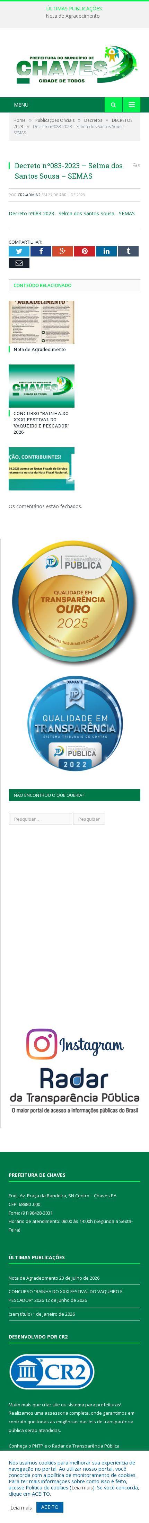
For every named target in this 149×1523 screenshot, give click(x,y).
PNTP (37, 1446)
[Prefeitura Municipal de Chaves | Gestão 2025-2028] (74, 63)
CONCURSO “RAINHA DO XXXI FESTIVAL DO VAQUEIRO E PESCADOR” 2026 (76, 16)
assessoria (56, 1413)
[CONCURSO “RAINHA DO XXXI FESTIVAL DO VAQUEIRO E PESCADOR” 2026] (41, 385)
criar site (51, 1405)
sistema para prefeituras (94, 1405)
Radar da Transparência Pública (86, 1446)
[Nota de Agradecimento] (41, 322)
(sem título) (20, 1314)
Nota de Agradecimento (40, 349)
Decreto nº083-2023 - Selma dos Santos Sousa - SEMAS (72, 213)
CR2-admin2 (29, 194)
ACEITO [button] (50, 1507)
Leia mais (82, 1487)
